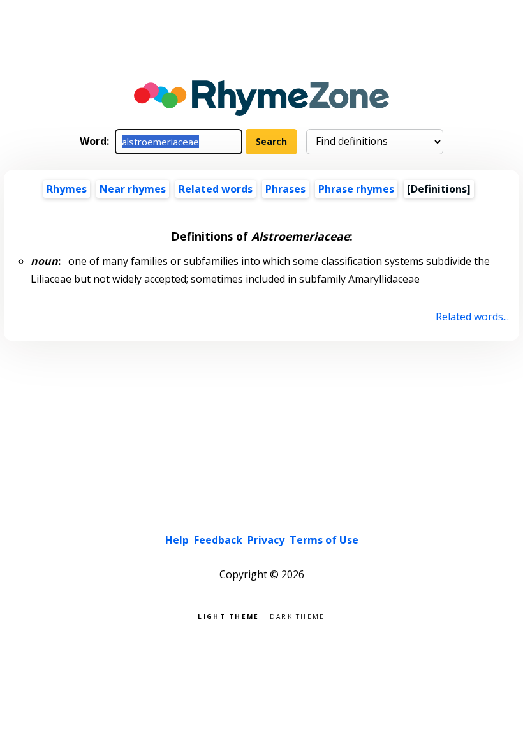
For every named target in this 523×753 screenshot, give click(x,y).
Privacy (265, 540)
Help (177, 540)
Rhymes (67, 189)
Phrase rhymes (356, 189)
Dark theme (297, 615)
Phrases (285, 189)
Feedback (218, 540)
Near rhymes (132, 189)
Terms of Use (324, 540)
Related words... (472, 316)
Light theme (228, 615)
